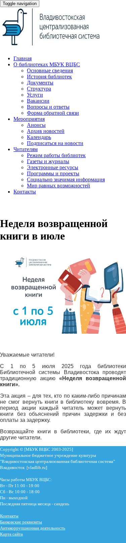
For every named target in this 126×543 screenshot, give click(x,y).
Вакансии (38, 101)
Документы (40, 82)
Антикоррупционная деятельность (32, 528)
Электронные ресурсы (52, 167)
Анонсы (36, 125)
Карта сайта (11, 534)
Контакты (24, 191)
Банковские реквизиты (21, 521)
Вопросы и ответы (48, 107)
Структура (39, 89)
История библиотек (49, 76)
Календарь (39, 137)
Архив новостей (46, 131)
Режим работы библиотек (56, 155)
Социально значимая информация (66, 179)
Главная (22, 58)
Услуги (35, 95)
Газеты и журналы (48, 161)
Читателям (25, 149)
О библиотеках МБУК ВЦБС (46, 64)
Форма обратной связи (53, 113)
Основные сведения (50, 70)
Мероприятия (29, 119)
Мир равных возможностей (58, 185)
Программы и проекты (53, 173)
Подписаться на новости (55, 143)
